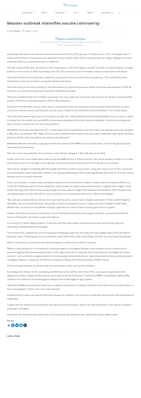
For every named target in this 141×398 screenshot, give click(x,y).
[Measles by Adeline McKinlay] (70, 38)
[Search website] (120, 13)
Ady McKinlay (15, 31)
